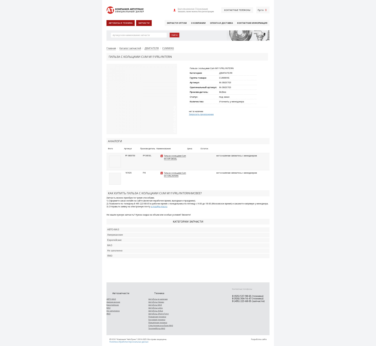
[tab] (188, 229)
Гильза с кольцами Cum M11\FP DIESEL (175, 157)
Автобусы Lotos (155, 308)
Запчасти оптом (177, 23)
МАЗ (108, 308)
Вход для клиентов (186, 8)
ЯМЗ (108, 313)
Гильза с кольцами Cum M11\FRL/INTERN (175, 174)
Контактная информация (252, 23)
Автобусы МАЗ (155, 305)
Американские (115, 235)
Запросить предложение (201, 114)
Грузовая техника (156, 319)
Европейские (114, 240)
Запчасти (144, 23)
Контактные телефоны (237, 10)
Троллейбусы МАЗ (156, 328)
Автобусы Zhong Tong (158, 313)
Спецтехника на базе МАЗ (160, 325)
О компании (198, 23)
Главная (111, 48)
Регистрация (202, 8)
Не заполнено (114, 250)
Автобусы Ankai (155, 310)
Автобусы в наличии (158, 299)
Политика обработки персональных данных (128, 342)
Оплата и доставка (221, 23)
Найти (174, 35)
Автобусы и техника (120, 23)
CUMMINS (168, 48)
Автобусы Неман (156, 302)
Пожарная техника (157, 316)
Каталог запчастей (130, 48)
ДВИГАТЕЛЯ (152, 48)
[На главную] (125, 9)
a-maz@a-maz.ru (159, 206)
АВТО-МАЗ (113, 229)
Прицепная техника (157, 322)
